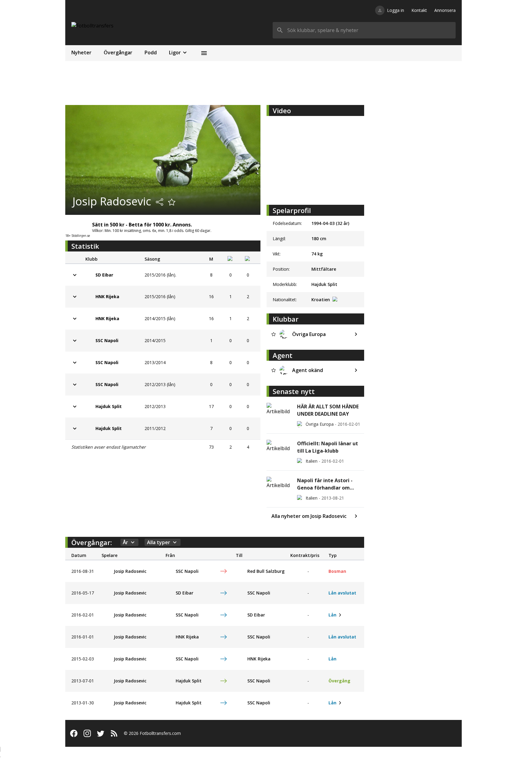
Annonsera (445, 10)
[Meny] (204, 53)
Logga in (395, 10)
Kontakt (419, 10)
